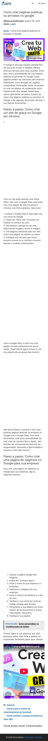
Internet (11, 705)
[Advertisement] (24, 150)
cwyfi (13, 24)
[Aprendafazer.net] (6, 3)
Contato (38, 737)
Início (6, 31)
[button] (32, 3)
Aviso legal (29, 737)
